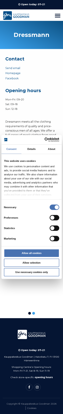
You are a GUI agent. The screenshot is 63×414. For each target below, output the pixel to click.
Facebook (12, 78)
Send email (12, 68)
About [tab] (51, 149)
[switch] (54, 217)
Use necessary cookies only (31, 272)
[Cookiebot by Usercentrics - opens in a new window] (45, 139)
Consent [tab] (11, 149)
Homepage (12, 73)
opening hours (44, 377)
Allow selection (31, 262)
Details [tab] (31, 149)
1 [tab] (29, 313)
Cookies (31, 408)
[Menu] (57, 15)
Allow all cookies (31, 253)
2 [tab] (33, 313)
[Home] (16, 16)
